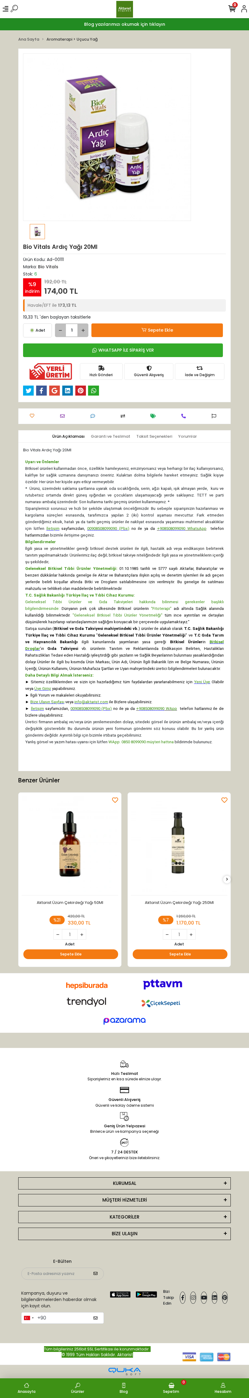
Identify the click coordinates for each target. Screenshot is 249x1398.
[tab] (68, 436)
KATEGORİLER (124, 1217)
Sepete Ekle (160, 330)
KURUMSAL (124, 1183)
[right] (227, 879)
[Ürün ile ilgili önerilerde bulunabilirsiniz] (215, 416)
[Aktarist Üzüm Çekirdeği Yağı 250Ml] (179, 845)
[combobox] (29, 1318)
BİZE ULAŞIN (125, 1233)
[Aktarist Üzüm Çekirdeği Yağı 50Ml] (70, 845)
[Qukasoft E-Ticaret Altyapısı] (124, 1371)
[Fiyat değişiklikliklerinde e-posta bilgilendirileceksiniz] (155, 416)
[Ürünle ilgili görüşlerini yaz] (94, 416)
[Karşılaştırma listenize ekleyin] (124, 416)
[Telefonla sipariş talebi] (185, 416)
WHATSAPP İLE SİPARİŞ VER (126, 350)
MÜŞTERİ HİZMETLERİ (124, 1200)
